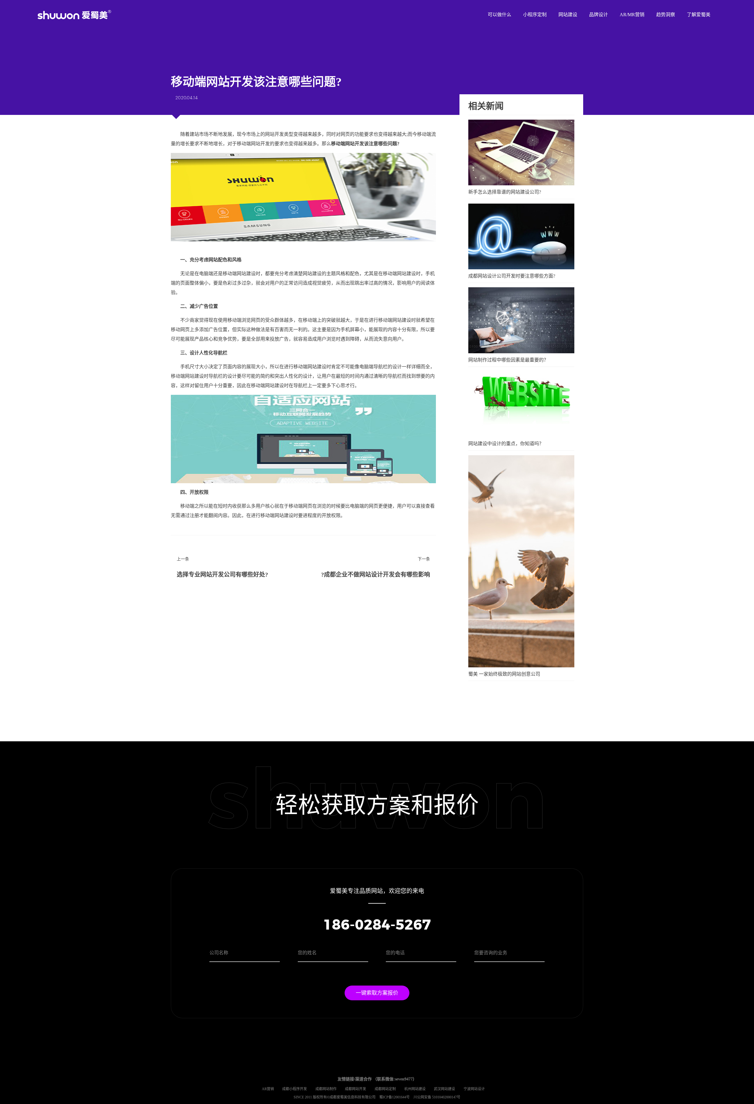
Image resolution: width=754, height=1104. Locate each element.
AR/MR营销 (632, 14)
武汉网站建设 (444, 1089)
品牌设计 (598, 14)
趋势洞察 (665, 14)
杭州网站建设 (415, 1089)
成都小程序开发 (294, 1089)
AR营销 (268, 1089)
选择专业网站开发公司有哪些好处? (222, 574)
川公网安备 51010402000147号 (437, 1097)
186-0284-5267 (377, 925)
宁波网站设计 (474, 1089)
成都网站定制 (385, 1089)
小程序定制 (535, 14)
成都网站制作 (326, 1089)
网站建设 (567, 14)
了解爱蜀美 (698, 14)
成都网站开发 (355, 1089)
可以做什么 (499, 14)
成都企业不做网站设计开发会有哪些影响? (375, 574)
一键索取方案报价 (377, 993)
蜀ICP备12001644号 (395, 1097)
